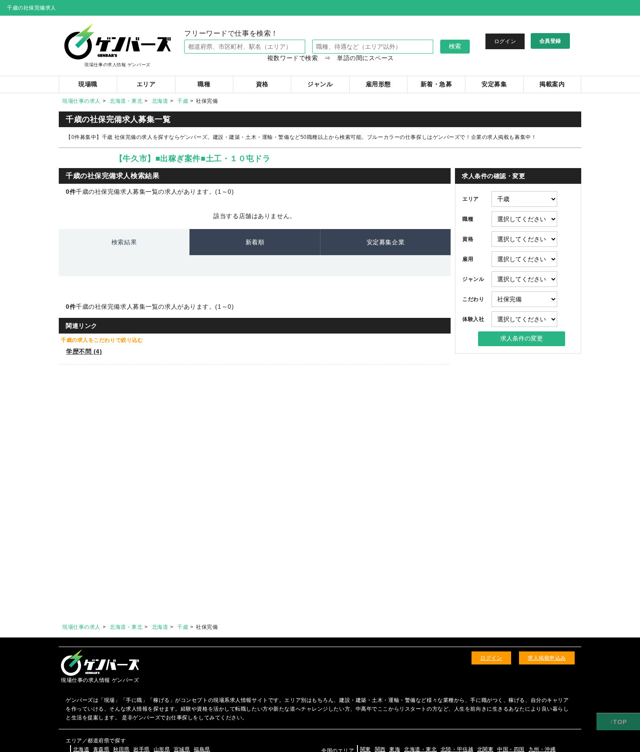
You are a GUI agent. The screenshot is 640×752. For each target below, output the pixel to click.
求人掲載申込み (547, 658)
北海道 (160, 101)
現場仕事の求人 (81, 101)
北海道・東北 (126, 101)
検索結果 (124, 242)
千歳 (182, 101)
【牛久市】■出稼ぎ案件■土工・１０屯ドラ (192, 158)
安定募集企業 (385, 242)
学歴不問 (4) (84, 351)
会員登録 (550, 41)
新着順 (255, 242)
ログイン (505, 41)
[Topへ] (618, 722)
